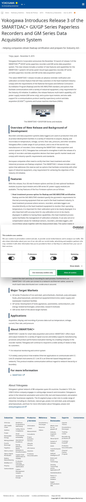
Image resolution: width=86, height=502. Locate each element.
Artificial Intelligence (54, 454)
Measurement (31, 431)
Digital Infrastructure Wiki (54, 484)
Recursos (42, 427)
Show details (74, 266)
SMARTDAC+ (17, 375)
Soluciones (20, 418)
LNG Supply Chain (8, 426)
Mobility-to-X (8, 463)
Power (6, 433)
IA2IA (52, 446)
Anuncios (30, 451)
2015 (41, 13)
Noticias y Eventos (17, 13)
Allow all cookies (70, 272)
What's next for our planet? (54, 427)
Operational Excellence (19, 441)
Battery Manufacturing (9, 459)
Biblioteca (43, 418)
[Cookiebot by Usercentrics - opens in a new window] (74, 227)
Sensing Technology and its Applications (54, 467)
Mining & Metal (9, 440)
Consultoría (31, 434)
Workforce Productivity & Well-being (20, 424)
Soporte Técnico (64, 423)
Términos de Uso (8, 496)
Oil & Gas (7, 423)
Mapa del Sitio (56, 496)
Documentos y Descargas (43, 423)
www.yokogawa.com (16, 407)
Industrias (8, 418)
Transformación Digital (55, 449)
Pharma (6, 466)
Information (31, 426)
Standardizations (55, 473)
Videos (41, 430)
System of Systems (53, 442)
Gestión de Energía (19, 477)
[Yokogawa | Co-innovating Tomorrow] (10, 4)
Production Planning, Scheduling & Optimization (20, 463)
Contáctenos (78, 418)
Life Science (31, 448)
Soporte (65, 418)
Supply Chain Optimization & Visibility (20, 456)
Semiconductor (9, 468)
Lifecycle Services (30, 444)
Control (29, 428)
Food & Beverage (7, 444)
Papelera (7, 448)
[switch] (32, 258)
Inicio (7, 13)
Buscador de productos (66, 437)
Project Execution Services (30, 439)
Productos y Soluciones (53, 13)
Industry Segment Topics (53, 434)
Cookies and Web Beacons (40, 496)
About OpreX (54, 438)
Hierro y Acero (8, 451)
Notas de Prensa (32, 13)
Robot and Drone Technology (54, 460)
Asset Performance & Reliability (20, 435)
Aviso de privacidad (23, 496)
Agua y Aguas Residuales (8, 454)
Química (6, 430)
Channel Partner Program (64, 452)
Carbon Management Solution (20, 471)
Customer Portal (65, 442)
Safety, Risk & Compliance (20, 430)
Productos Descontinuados (32, 455)
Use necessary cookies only (42, 272)
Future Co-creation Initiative (53, 477)
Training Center (64, 433)
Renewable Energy (7, 437)
